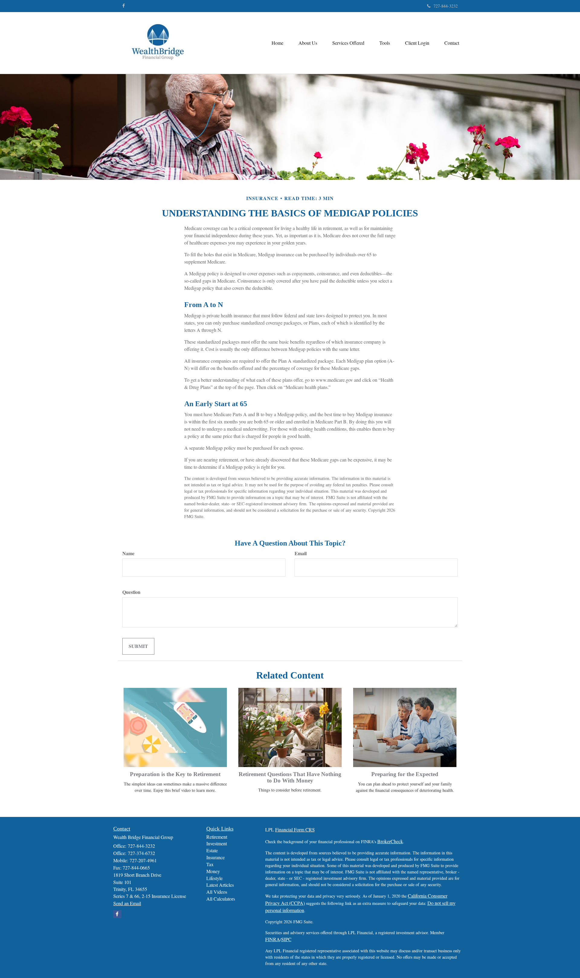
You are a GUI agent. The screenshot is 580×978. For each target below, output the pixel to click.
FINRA (272, 939)
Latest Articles (220, 885)
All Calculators (220, 898)
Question (131, 592)
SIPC (286, 939)
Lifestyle (214, 878)
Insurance (215, 857)
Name (128, 553)
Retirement (216, 837)
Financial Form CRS (295, 829)
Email (301, 553)
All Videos (216, 892)
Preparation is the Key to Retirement (175, 774)
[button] (308, 43)
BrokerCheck (390, 841)
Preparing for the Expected (404, 774)
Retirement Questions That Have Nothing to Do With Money (290, 777)
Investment (216, 843)
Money (213, 871)
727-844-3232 (445, 6)
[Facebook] (123, 6)
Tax (210, 864)
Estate (212, 850)
